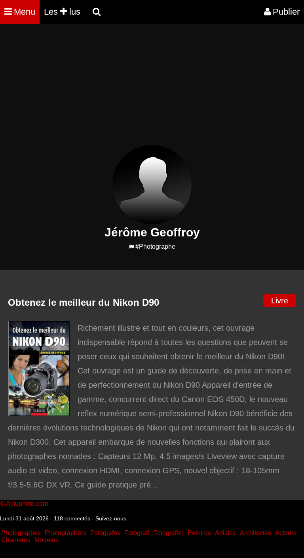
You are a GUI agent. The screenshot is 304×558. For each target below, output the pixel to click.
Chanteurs (15, 540)
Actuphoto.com (27, 503)
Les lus (62, 12)
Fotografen (168, 532)
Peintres (199, 532)
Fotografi (136, 532)
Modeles (46, 540)
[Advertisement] (144, 89)
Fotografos (105, 532)
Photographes (21, 532)
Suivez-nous (110, 518)
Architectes (255, 532)
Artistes (225, 532)
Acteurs (285, 532)
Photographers (65, 532)
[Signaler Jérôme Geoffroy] (131, 247)
